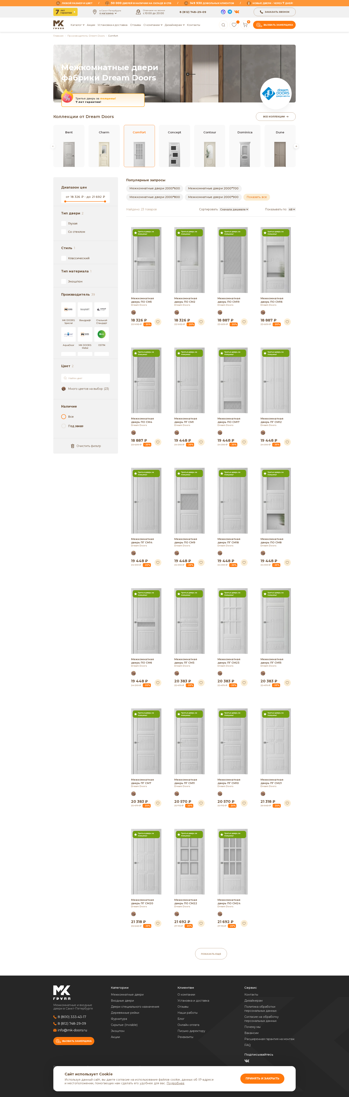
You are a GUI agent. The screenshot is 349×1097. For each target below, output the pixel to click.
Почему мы (252, 1027)
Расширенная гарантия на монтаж (269, 1039)
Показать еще (211, 954)
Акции (91, 24)
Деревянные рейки (125, 1013)
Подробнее (175, 1083)
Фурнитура (119, 1019)
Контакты (193, 24)
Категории (120, 988)
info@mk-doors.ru (72, 1030)
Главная (58, 35)
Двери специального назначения (135, 1006)
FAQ (247, 1045)
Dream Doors (139, 304)
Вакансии (251, 1033)
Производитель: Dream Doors (86, 35)
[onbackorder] (72, 426)
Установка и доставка (112, 24)
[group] (68, 146)
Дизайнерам (173, 24)
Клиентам (186, 988)
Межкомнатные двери (127, 994)
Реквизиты (185, 1037)
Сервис (250, 988)
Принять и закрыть (262, 1078)
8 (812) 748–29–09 (193, 12)
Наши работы (188, 1013)
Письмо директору (191, 1031)
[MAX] (223, 12)
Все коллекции (274, 116)
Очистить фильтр (89, 446)
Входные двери (122, 1000)
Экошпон (117, 1031)
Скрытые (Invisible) (124, 1025)
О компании (186, 994)
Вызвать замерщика (278, 24)
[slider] (65, 201)
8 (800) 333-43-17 (72, 1017)
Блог (181, 1019)
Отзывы (135, 24)
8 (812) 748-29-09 (72, 1023)
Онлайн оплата (188, 1025)
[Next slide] (296, 146)
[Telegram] (230, 11)
